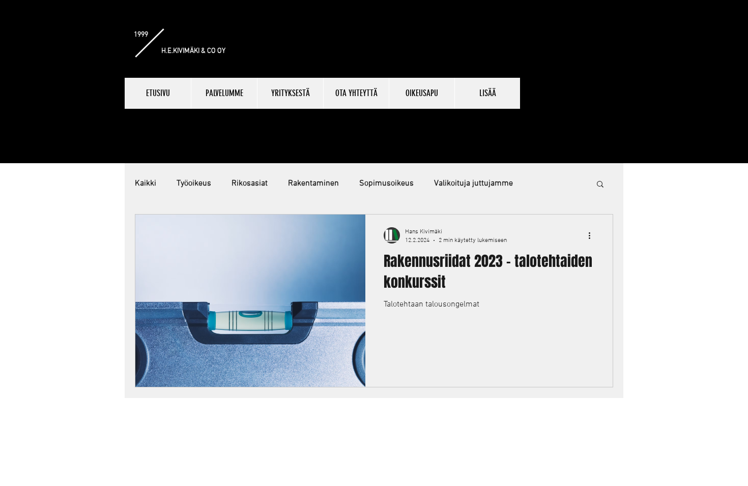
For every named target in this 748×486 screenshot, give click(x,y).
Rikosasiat (250, 183)
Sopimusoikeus (386, 183)
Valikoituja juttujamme (473, 183)
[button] (600, 184)
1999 (141, 35)
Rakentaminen (313, 183)
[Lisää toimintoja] (593, 235)
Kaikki (145, 183)
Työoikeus (194, 183)
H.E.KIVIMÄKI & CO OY (193, 51)
